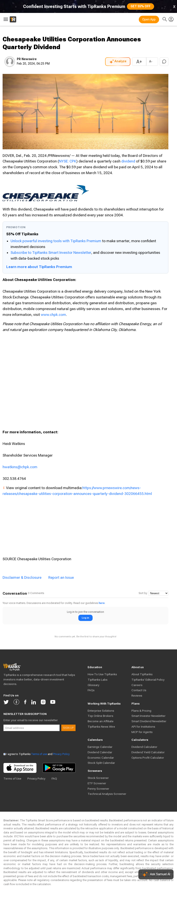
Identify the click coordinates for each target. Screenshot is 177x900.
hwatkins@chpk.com (20, 467)
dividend (128, 161)
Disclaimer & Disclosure (22, 577)
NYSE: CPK (67, 161)
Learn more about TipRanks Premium (39, 267)
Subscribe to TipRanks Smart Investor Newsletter (51, 252)
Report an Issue (61, 577)
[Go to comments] (164, 61)
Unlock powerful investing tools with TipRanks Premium (56, 241)
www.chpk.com (53, 314)
